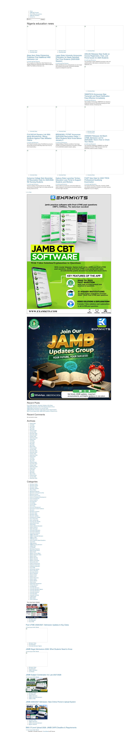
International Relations (35, 531)
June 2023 (32, 469)
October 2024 (33, 453)
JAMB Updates (33, 543)
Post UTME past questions (36, 14)
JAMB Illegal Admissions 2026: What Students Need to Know (41, 406)
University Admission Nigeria (36, 589)
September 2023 (33, 466)
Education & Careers (34, 511)
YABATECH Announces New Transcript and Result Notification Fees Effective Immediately (96, 96)
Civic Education (33, 501)
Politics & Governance (35, 563)
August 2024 (33, 456)
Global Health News (34, 523)
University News (33, 52)
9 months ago (87, 60)
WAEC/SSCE (33, 598)
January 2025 (33, 449)
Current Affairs (33, 504)
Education (32, 510)
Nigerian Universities (34, 560)
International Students (35, 533)
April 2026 (32, 429)
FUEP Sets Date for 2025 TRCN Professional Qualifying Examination (96, 180)
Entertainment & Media (35, 517)
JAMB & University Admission (36, 536)
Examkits (29, 9)
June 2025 (32, 442)
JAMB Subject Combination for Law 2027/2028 (37, 408)
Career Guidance (34, 500)
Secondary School (34, 572)
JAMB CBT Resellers (34, 15)
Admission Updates (34, 488)
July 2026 (32, 425)
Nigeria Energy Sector (35, 550)
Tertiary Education (34, 585)
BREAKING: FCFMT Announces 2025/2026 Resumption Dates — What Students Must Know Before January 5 (69, 137)
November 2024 (33, 452)
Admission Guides (34, 485)
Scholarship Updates (34, 569)
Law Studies (32, 547)
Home (31, 11)
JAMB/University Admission (36, 544)
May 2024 (32, 461)
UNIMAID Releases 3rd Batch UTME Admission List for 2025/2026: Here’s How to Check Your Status (96, 139)
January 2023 (33, 476)
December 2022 (33, 478)
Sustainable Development (35, 583)
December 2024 (33, 450)
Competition (32, 503)
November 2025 (33, 435)
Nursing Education (34, 562)
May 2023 (32, 471)
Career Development (34, 498)
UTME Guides (33, 596)
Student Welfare (33, 580)
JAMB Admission (33, 539)
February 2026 (33, 430)
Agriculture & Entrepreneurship (37, 492)
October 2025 (33, 436)
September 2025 (33, 438)
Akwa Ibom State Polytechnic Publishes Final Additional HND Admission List (39, 57)
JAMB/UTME (33, 546)
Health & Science (34, 527)
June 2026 (32, 426)
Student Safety (33, 579)
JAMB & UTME (33, 537)
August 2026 (33, 423)
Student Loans (33, 576)
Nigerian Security (34, 557)
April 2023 (32, 472)
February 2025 (33, 448)
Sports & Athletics (34, 573)
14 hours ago (29, 704)
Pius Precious (36, 61)
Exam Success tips (34, 520)
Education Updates (34, 516)
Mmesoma (93, 60)
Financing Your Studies (35, 521)
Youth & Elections (34, 599)
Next (30, 192)
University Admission (34, 588)
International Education (35, 530)
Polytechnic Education (35, 566)
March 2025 (32, 446)
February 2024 (33, 462)
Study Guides (33, 582)
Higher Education (34, 528)
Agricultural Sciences (34, 491)
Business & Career (34, 494)
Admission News (33, 50)
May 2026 (32, 427)
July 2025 (32, 440)
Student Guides (33, 575)
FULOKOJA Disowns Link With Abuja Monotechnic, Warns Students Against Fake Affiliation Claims (39, 137)
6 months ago (30, 61)
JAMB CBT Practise (34, 12)
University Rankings (34, 595)
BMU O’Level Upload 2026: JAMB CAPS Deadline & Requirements (42, 411)
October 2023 (33, 465)
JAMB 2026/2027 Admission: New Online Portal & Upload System (42, 409)
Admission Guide (34, 484)
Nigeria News (33, 552)
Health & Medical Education (36, 526)
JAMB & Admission (34, 534)
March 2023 (32, 474)
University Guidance (34, 592)
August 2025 (33, 439)
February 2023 (33, 475)
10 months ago (88, 184)
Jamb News (32, 541)
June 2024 (32, 459)
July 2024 (32, 458)
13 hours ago (29, 627)
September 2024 (33, 455)
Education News (33, 513)
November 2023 (33, 463)
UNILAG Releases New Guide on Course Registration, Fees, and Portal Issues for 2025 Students (97, 56)
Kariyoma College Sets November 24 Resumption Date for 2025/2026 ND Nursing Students (40, 180)
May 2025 (32, 443)
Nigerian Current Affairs (35, 553)
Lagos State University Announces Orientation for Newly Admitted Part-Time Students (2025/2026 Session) (69, 58)
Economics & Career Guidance (37, 508)
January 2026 (33, 432)
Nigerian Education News (35, 554)
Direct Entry (32, 505)
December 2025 (33, 433)
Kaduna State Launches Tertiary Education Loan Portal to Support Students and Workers (68, 180)
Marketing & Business (35, 549)
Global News (33, 524)
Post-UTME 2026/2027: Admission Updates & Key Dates (40, 405)
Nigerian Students (34, 559)
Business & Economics (35, 495)
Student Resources (34, 577)
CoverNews (45, 731)
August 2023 (33, 468)
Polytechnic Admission (35, 564)
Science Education (34, 570)
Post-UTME (32, 567)
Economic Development (35, 507)
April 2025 (32, 445)
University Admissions (35, 590)
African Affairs (33, 490)
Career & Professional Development (38, 497)
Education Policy (33, 514)
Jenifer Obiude (35, 627)
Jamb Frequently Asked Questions (37, 540)
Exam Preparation (34, 518)
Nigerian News (33, 556)
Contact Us (32, 17)
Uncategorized (33, 586)
